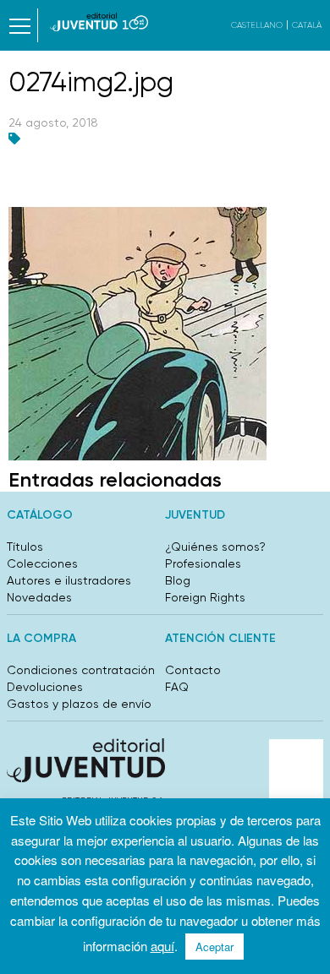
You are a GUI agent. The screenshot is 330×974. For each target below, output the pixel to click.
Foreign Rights (205, 597)
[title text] (99, 22)
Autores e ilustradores (69, 580)
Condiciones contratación (81, 670)
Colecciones (42, 563)
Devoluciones (45, 687)
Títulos (25, 546)
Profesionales (203, 563)
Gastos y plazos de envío (79, 703)
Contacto (193, 670)
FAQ (177, 687)
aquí (162, 946)
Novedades (39, 597)
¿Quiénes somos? (215, 546)
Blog (177, 580)
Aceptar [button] (214, 947)
